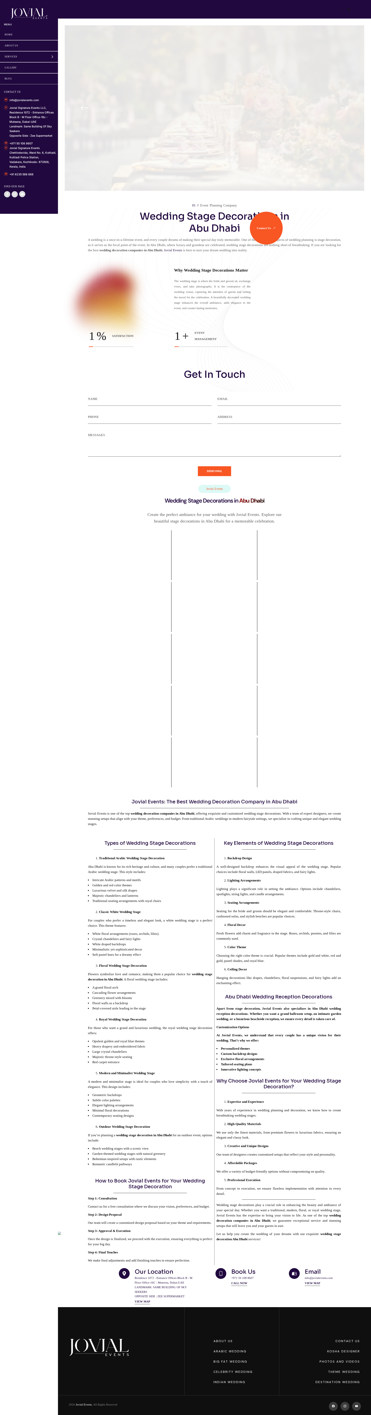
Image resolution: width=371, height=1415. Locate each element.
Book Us (243, 1271)
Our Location (154, 1271)
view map (142, 1301)
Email (313, 1271)
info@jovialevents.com (24, 100)
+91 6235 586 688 (21, 174)
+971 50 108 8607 (21, 143)
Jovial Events (84, 1404)
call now (239, 1283)
